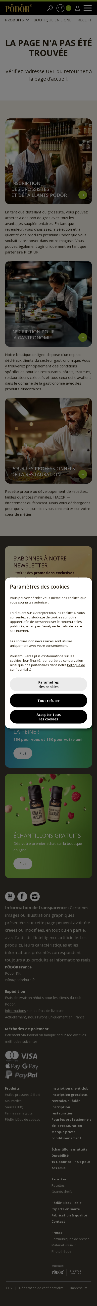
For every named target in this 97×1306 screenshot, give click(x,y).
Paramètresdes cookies (48, 684)
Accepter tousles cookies (49, 716)
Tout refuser (48, 700)
